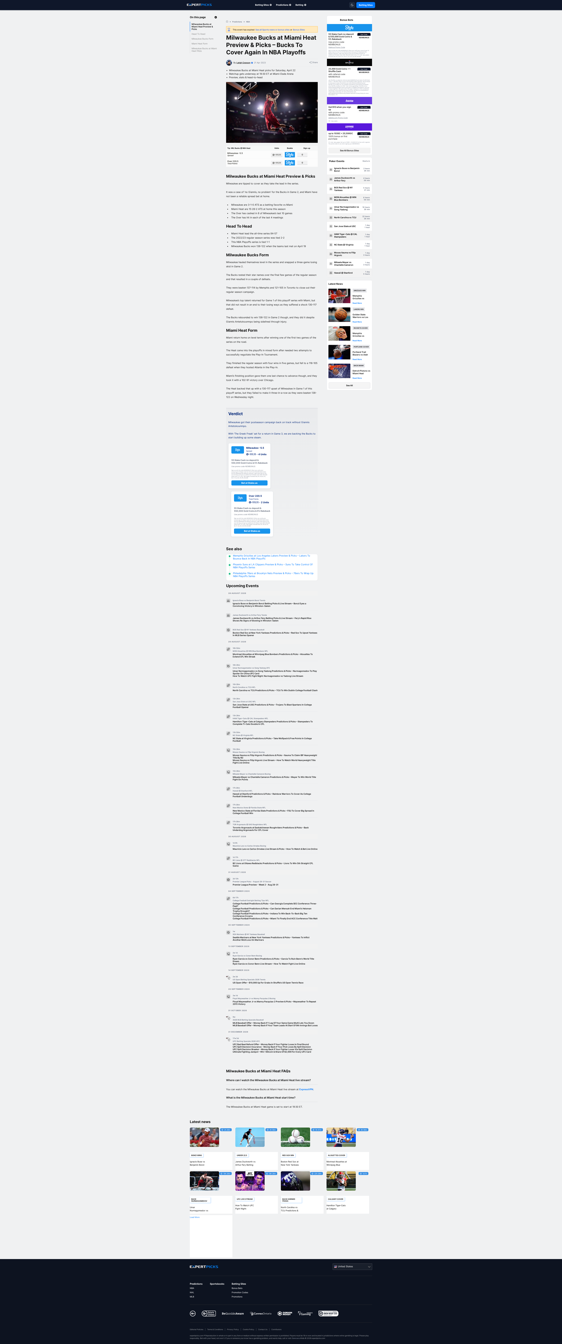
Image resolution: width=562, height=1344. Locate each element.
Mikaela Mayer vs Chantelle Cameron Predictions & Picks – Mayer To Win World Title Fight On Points (274, 778)
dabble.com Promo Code (338, 118)
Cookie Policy (248, 1329)
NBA (192, 1288)
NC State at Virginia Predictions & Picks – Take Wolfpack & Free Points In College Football (272, 739)
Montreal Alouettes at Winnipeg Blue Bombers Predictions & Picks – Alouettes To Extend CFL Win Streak (273, 655)
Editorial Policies (196, 1329)
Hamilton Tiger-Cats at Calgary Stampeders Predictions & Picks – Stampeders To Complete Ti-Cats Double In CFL (273, 722)
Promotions (237, 1296)
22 (363, 216)
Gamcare (296, 1338)
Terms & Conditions (215, 1329)
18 (363, 207)
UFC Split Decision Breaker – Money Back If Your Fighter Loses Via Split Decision (272, 1049)
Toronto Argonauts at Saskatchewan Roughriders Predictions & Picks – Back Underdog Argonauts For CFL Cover (271, 828)
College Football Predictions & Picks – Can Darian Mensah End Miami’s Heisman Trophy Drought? (272, 909)
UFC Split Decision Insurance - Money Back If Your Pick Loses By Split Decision (272, 1047)
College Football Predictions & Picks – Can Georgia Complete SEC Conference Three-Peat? (275, 904)
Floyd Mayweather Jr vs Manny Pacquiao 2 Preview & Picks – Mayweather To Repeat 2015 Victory (274, 1002)
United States (345, 1266)
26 (365, 171)
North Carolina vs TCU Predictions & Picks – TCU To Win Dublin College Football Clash (275, 690)
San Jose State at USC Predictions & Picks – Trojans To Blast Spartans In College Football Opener (272, 705)
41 (365, 190)
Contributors (276, 1329)
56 (365, 180)
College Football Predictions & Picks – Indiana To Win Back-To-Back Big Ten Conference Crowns (270, 914)
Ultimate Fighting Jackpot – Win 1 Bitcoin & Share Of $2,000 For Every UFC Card (272, 1052)
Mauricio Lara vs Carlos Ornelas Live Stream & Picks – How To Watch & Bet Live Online (275, 849)
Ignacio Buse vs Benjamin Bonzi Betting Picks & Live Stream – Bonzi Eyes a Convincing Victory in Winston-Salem (269, 604)
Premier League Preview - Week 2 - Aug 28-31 (255, 884)
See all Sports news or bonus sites (272, 29)
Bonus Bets (237, 1288)
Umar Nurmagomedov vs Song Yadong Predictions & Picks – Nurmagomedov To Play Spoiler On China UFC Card (275, 672)
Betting (299, 5)
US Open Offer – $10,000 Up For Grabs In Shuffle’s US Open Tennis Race (268, 982)
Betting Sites (262, 5)
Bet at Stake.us (249, 483)
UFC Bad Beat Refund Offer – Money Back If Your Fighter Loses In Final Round (271, 1044)
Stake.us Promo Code (336, 47)
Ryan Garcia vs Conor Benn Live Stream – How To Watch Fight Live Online (269, 963)
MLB (192, 1296)
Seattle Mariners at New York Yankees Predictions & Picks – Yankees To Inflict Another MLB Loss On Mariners (271, 938)
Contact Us (262, 1329)
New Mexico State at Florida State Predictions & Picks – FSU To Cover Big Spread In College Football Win (273, 811)
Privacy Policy (233, 1329)
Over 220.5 (232, 162)
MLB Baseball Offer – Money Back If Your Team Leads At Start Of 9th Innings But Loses (275, 1025)
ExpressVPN (306, 1089)
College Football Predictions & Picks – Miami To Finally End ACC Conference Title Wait (275, 918)
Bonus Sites (299, 29)
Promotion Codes (240, 1292)
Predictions (282, 5)
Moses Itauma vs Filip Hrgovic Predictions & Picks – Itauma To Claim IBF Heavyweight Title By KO (275, 756)
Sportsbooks (217, 1283)
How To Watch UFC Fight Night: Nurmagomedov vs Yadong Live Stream (268, 676)
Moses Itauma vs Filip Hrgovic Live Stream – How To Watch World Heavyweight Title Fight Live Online (274, 761)
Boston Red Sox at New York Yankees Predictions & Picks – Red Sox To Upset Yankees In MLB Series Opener (275, 634)
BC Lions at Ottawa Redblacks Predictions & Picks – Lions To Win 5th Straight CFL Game (273, 864)
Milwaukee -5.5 (235, 154)
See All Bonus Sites (349, 150)
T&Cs (364, 55)
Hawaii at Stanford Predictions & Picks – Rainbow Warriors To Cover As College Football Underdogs (272, 795)
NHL (192, 1292)
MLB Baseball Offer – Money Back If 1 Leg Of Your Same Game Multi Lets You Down (273, 1023)
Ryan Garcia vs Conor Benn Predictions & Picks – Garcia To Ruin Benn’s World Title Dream (273, 960)
